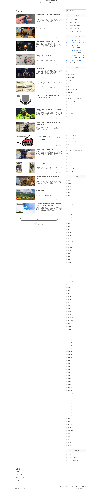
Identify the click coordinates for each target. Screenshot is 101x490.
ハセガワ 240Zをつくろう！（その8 (76, 19)
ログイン (18, 471)
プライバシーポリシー (72, 460)
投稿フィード (19, 474)
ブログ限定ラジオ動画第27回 (74, 25)
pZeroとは (69, 454)
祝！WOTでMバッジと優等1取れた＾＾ (75, 60)
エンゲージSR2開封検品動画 (74, 31)
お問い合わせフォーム (72, 457)
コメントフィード (20, 477)
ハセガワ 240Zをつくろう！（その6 (76, 28)
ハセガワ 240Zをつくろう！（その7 (76, 22)
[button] (85, 11)
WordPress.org (19, 480)
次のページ (39, 219)
